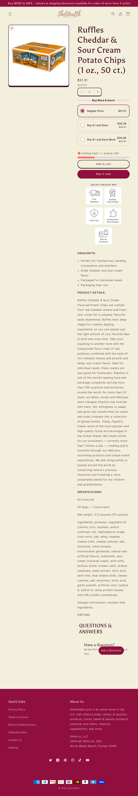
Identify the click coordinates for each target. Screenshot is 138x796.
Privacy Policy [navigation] (16, 709)
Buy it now (103, 174)
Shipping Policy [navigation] (17, 732)
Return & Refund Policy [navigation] (22, 724)
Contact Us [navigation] (15, 740)
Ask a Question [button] (111, 650)
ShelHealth (73, 788)
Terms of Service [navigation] (18, 717)
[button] (10, 14)
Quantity (82, 85)
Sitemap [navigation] (13, 747)
